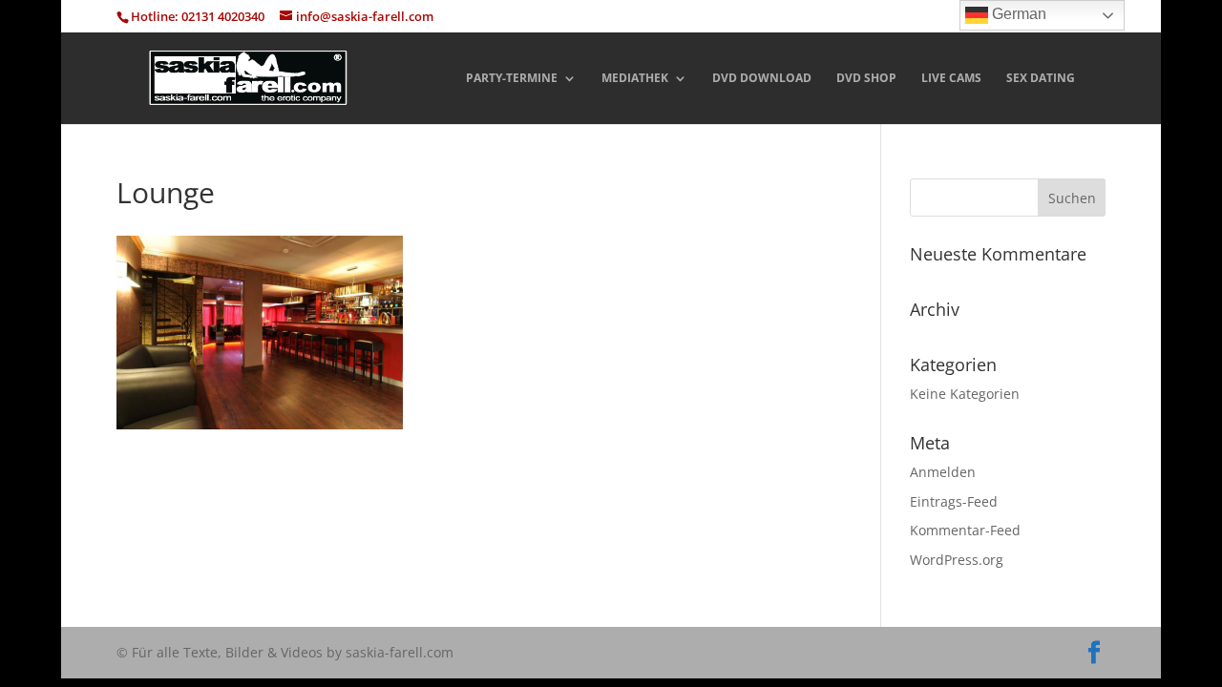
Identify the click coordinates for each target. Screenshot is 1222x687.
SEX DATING (1040, 79)
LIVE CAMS (951, 79)
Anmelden (943, 472)
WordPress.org (956, 560)
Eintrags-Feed (954, 501)
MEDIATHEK (634, 79)
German (1017, 14)
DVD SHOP (866, 79)
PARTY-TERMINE (512, 79)
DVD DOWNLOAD (761, 79)
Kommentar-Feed (965, 530)
